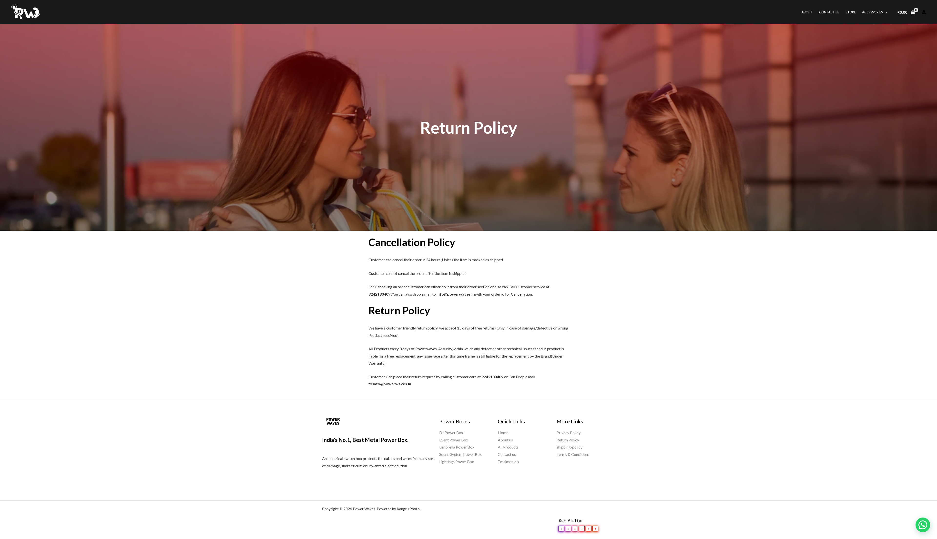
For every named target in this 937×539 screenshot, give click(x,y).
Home (503, 432)
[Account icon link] (924, 12)
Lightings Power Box (456, 461)
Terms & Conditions (573, 454)
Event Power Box (453, 440)
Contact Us (829, 12)
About (807, 12)
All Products (508, 447)
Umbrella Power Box (456, 447)
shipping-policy (569, 447)
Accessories (872, 12)
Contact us (507, 454)
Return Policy (568, 440)
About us (505, 440)
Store (851, 12)
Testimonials (508, 461)
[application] (885, 12)
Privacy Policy (569, 432)
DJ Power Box (451, 432)
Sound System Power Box (460, 454)
